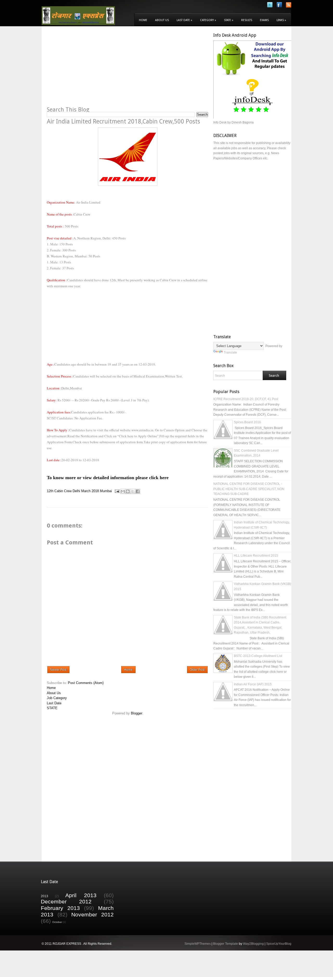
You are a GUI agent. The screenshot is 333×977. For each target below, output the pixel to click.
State (228, 20)
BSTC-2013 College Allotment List (258, 656)
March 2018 (90, 491)
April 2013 (81, 895)
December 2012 (66, 901)
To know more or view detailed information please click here (108, 477)
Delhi (76, 491)
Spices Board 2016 (247, 422)
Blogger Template (225, 944)
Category (208, 20)
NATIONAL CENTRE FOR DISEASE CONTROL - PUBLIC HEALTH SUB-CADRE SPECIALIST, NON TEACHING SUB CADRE (248, 489)
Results (246, 20)
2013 (44, 896)
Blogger (136, 713)
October (57, 922)
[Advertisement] (90, 69)
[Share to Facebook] (137, 491)
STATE (52, 708)
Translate (230, 352)
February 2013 (60, 908)
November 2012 (92, 914)
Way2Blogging (253, 944)
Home (143, 20)
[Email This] (122, 491)
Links (281, 20)
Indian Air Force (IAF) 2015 (253, 684)
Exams (264, 20)
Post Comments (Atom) (86, 683)
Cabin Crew (63, 491)
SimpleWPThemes (197, 944)
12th (50, 491)
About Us (162, 20)
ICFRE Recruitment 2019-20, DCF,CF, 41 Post (245, 399)
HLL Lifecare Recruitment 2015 (256, 555)
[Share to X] (132, 491)
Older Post (197, 670)
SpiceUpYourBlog (278, 944)
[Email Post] (116, 491)
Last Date (184, 20)
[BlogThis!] (127, 491)
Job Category (57, 698)
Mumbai (106, 491)
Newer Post (58, 670)
